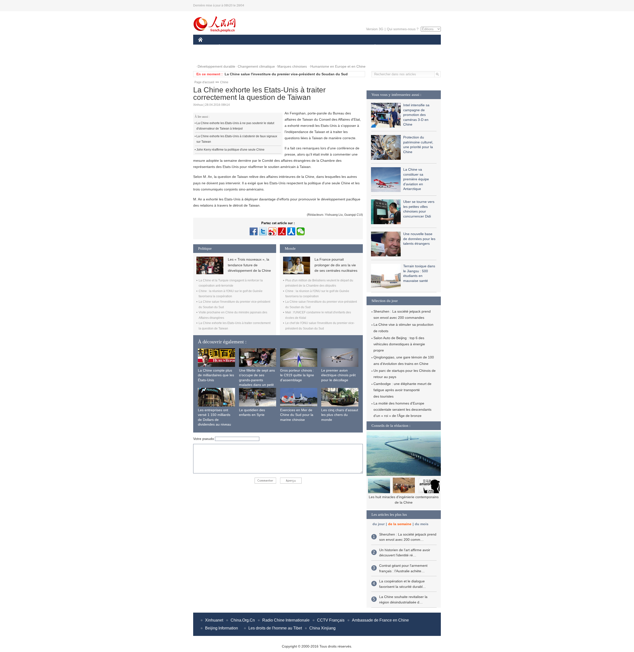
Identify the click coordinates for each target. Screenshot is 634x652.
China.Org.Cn (243, 620)
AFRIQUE (273, 47)
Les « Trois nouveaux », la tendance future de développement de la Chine (249, 264)
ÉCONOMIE (228, 47)
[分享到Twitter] (263, 231)
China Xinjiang (322, 628)
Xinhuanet (214, 620)
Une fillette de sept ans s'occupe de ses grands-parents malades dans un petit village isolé (257, 380)
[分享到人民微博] (282, 231)
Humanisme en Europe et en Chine (338, 66)
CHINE (207, 47)
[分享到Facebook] (254, 231)
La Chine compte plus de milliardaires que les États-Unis (216, 375)
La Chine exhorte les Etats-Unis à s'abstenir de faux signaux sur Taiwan (236, 139)
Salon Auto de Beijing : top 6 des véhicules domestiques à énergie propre (399, 344)
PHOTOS (208, 56)
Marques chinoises (292, 66)
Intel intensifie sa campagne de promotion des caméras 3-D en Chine (416, 114)
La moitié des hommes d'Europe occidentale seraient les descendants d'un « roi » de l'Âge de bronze (402, 409)
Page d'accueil (204, 82)
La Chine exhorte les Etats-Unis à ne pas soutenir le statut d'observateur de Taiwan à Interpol (235, 125)
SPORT (392, 47)
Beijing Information (221, 628)
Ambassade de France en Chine (380, 620)
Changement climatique (256, 66)
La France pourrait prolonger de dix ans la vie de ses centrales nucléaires (336, 264)
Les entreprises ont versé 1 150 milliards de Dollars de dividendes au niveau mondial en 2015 (214, 419)
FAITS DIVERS (345, 47)
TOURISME (414, 47)
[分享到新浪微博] (272, 231)
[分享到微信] (301, 231)
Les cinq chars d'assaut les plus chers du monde (339, 415)
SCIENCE (295, 47)
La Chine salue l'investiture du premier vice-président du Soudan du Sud (286, 74)
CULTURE (317, 47)
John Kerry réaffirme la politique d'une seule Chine (230, 149)
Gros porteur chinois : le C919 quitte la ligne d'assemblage (297, 375)
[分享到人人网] (291, 231)
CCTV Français (330, 620)
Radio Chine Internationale (286, 620)
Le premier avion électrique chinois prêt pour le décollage (338, 375)
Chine (224, 82)
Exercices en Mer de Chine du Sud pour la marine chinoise (296, 415)
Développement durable (216, 66)
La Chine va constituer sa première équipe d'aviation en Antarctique (416, 179)
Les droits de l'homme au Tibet (275, 628)
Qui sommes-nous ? (403, 29)
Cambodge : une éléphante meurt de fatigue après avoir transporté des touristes (402, 390)
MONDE (251, 47)
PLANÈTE (372, 47)
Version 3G (374, 29)
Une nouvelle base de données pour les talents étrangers (419, 238)
